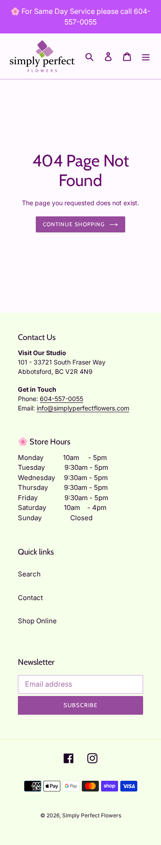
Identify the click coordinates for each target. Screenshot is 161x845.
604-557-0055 (61, 398)
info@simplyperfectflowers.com (83, 408)
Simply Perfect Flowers (91, 815)
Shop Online (37, 621)
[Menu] (145, 56)
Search (29, 574)
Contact (30, 597)
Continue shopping (74, 224)
